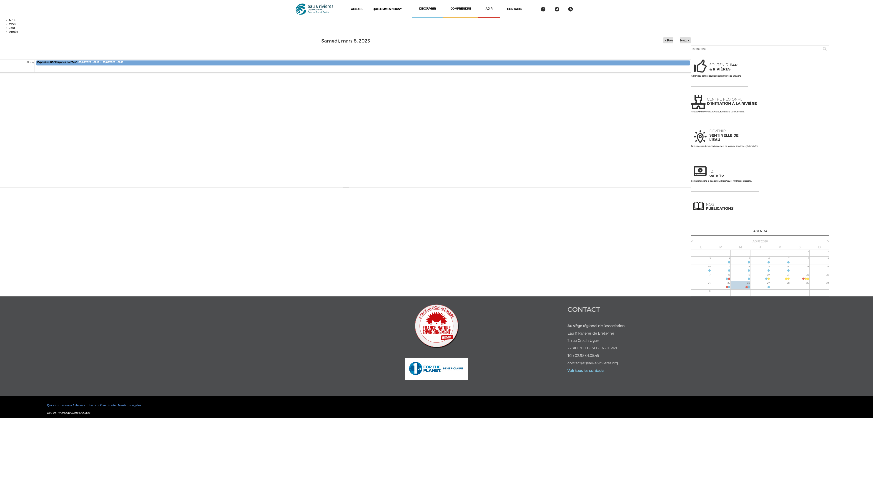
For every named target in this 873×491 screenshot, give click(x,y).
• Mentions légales (129, 405)
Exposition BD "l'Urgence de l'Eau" (57, 62)
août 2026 (760, 241)
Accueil (357, 8)
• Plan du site (107, 405)
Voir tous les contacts (585, 370)
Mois (12, 20)
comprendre (461, 8)
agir (489, 8)
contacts (514, 8)
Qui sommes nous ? (387, 8)
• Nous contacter (86, 405)
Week (12, 23)
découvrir (427, 8)
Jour (12, 27)
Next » (684, 40)
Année (13, 31)
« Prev (669, 40)
